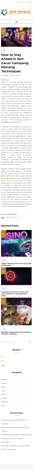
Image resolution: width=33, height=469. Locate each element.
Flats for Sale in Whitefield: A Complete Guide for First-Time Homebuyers (15, 447)
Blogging (4, 379)
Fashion (3, 387)
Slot (4, 50)
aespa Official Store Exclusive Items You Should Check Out (15, 429)
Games (3, 390)
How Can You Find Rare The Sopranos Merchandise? (12, 440)
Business (3, 383)
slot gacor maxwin (10, 214)
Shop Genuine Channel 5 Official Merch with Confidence (14, 422)
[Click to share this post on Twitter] (11, 217)
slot (2, 356)
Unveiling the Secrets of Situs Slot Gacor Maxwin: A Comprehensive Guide (14, 294)
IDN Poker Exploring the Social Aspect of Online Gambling (16, 333)
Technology (4, 402)
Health (3, 394)
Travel (3, 405)
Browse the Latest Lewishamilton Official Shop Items (16, 435)
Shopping (4, 398)
